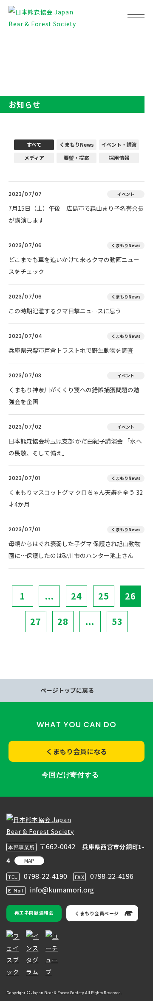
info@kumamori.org (62, 889)
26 (130, 596)
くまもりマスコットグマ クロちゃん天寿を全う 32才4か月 (75, 498)
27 (35, 621)
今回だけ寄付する (70, 774)
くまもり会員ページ (97, 913)
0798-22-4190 (45, 876)
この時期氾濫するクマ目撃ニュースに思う (64, 311)
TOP (20, 44)
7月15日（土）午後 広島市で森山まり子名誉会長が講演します (76, 214)
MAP (29, 860)
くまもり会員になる (76, 751)
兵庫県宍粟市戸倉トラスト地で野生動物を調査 (70, 350)
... (49, 596)
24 (76, 596)
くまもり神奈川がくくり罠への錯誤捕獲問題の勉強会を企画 (73, 395)
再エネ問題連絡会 (34, 912)
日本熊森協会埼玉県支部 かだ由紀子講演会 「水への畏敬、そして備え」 (75, 447)
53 (117, 621)
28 (62, 621)
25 (103, 596)
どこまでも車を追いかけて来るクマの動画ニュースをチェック (73, 265)
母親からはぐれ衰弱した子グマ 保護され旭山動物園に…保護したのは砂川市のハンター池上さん (74, 549)
